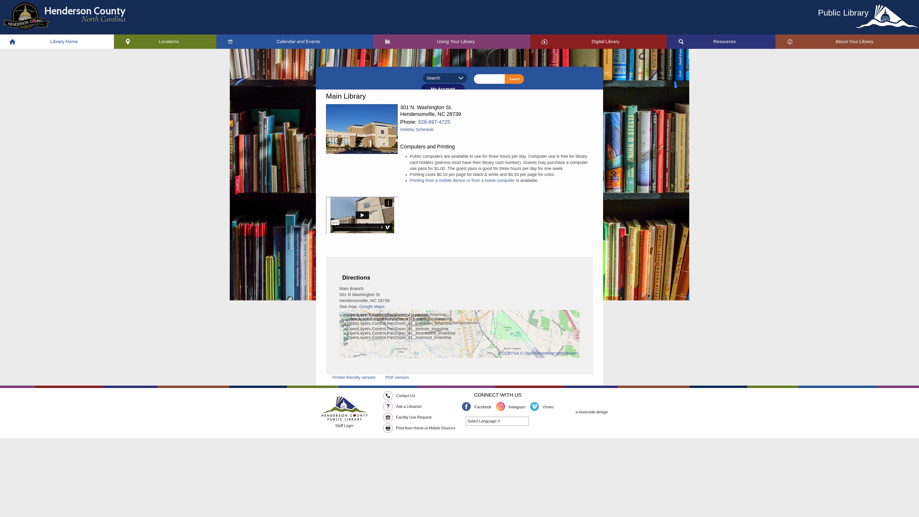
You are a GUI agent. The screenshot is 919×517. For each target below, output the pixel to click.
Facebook (482, 407)
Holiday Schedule (417, 129)
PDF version (397, 377)
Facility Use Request (413, 417)
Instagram (517, 407)
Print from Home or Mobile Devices (425, 428)
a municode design (592, 412)
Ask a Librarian (409, 407)
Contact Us (405, 396)
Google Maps (372, 306)
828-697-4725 (434, 122)
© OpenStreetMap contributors (549, 353)
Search (514, 79)
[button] (168, 41)
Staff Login (344, 426)
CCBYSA (510, 353)
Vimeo (548, 407)
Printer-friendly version (353, 377)
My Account (443, 89)
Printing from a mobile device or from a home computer (462, 180)
